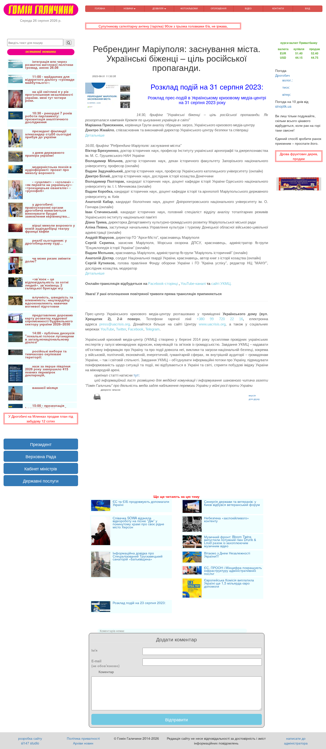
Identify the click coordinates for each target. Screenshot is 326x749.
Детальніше (95, 135)
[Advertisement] (176, 441)
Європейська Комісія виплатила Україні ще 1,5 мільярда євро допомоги (229, 583)
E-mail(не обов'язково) (105, 663)
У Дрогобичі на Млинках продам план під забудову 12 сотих (40, 418)
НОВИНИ (129, 8)
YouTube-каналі (193, 284)
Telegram (152, 329)
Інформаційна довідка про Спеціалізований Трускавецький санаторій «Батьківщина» (138, 556)
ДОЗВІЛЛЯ (158, 8)
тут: (136, 375)
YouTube (107, 329)
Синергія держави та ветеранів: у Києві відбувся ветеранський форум (232, 503)
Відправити (176, 719)
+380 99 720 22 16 (220, 319)
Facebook (135, 329)
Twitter (121, 329)
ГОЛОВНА (100, 8)
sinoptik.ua (283, 106)
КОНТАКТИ (278, 8)
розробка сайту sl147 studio (30, 740)
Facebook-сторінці (163, 284)
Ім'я (94, 650)
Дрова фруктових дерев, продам (299, 156)
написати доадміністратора (296, 740)
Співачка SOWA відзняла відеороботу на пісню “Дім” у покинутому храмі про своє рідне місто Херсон (138, 522)
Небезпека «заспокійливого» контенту (226, 519)
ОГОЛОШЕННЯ (218, 8)
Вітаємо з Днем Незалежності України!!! (227, 555)
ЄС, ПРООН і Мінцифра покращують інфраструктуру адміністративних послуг (233, 570)
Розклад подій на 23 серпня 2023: (139, 603)
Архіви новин (83, 743)
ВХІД (307, 8)
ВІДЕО (248, 8)
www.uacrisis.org (212, 324)
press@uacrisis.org (114, 324)
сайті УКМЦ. (221, 284)
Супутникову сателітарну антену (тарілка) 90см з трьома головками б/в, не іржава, (163, 26)
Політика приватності (83, 738)
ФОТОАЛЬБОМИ (189, 8)
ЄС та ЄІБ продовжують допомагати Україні (141, 503)
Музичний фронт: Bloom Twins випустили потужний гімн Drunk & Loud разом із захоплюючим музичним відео (230, 541)
